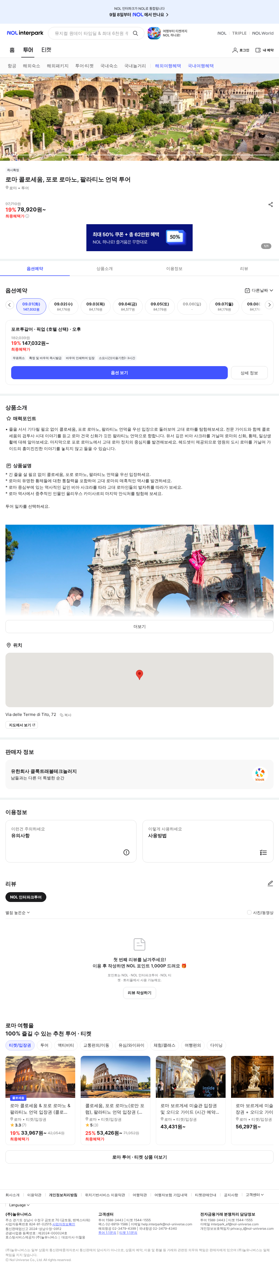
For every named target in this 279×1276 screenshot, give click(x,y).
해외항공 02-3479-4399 (117, 1228)
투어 (44, 1045)
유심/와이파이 (131, 1045)
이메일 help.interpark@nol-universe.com (161, 1224)
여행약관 (140, 1195)
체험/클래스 (164, 1045)
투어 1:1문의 (107, 1233)
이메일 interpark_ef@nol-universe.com (229, 1224)
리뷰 (244, 268)
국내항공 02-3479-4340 (158, 1228)
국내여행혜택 (201, 65)
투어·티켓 (84, 65)
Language (17, 1205)
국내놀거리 (135, 65)
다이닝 (216, 1045)
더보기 (140, 626)
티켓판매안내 (205, 1195)
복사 (67, 715)
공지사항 (231, 1195)
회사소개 (12, 1195)
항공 (12, 65)
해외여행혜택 (168, 65)
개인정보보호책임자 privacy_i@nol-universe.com (237, 1228)
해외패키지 (58, 65)
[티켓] (46, 50)
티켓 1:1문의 (128, 1233)
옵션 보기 (119, 372)
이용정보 (174, 268)
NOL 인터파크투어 (26, 897)
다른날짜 (260, 290)
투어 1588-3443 (110, 1220)
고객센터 (253, 1194)
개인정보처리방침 (63, 1195)
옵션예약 (35, 268)
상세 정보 (249, 372)
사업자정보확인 (63, 1224)
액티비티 (66, 1045)
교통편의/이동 (96, 1045)
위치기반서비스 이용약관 (105, 1195)
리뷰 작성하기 (139, 992)
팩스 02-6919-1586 (113, 1224)
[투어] (27, 50)
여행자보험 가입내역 (170, 1195)
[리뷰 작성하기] (270, 883)
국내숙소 (109, 65)
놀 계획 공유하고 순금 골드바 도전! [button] (89, 33)
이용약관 (34, 1195)
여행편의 (193, 1045)
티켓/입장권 (20, 1045)
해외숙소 (31, 65)
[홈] (12, 50)
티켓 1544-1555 (138, 1220)
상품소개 (104, 268)
